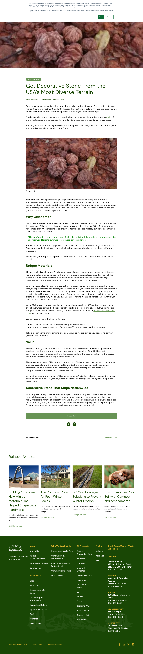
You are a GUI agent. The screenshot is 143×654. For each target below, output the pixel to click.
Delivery (99, 551)
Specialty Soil (83, 615)
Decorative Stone (33, 79)
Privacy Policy (37, 644)
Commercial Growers (61, 570)
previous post (35, 437)
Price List (99, 555)
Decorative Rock (84, 575)
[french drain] (87, 487)
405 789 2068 (14, 559)
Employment (36, 568)
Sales (97, 560)
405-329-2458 (115, 603)
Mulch (79, 592)
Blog (32, 580)
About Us (34, 551)
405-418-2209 (115, 586)
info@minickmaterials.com (18, 556)
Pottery (80, 601)
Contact (34, 618)
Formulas (34, 585)
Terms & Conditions (54, 644)
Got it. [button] (101, 17)
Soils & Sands (83, 610)
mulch (109, 117)
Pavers (80, 596)
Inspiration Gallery (38, 605)
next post (109, 437)
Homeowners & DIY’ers (62, 551)
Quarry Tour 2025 (38, 609)
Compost (81, 563)
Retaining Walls (83, 605)
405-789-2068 (115, 569)
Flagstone (81, 580)
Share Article (71, 416)
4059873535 (114, 631)
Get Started (35, 623)
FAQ (32, 614)
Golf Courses (57, 575)
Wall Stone (82, 619)
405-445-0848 (115, 617)
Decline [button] (109, 17)
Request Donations (39, 563)
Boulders (81, 558)
